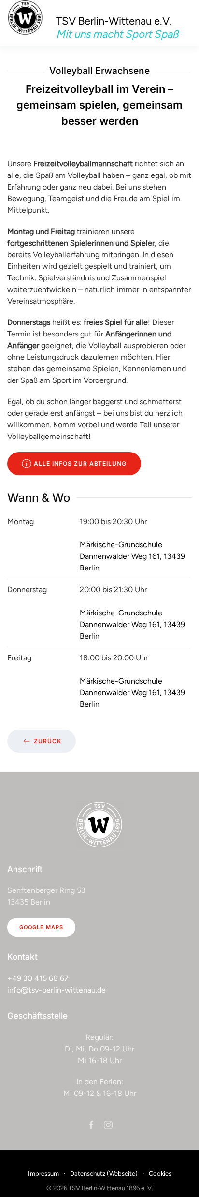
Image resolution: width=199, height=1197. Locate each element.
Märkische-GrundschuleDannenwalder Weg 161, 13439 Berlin (132, 556)
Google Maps (41, 927)
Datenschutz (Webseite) (104, 1173)
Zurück (47, 740)
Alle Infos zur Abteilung (80, 463)
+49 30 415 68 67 (38, 978)
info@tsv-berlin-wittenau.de (56, 989)
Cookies (160, 1173)
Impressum (43, 1173)
